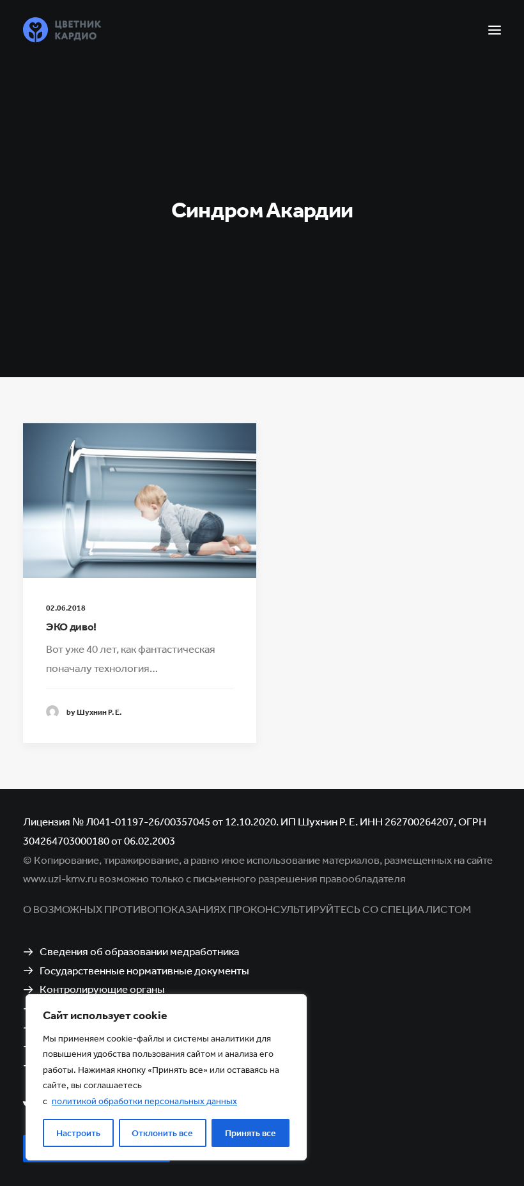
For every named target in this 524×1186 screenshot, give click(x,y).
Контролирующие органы (102, 988)
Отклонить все (162, 1133)
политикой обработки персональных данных (144, 1101)
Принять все (250, 1133)
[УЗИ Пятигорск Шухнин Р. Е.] (62, 30)
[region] (166, 1077)
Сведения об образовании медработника (139, 951)
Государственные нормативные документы (144, 970)
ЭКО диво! (71, 626)
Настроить (78, 1133)
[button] (494, 30)
